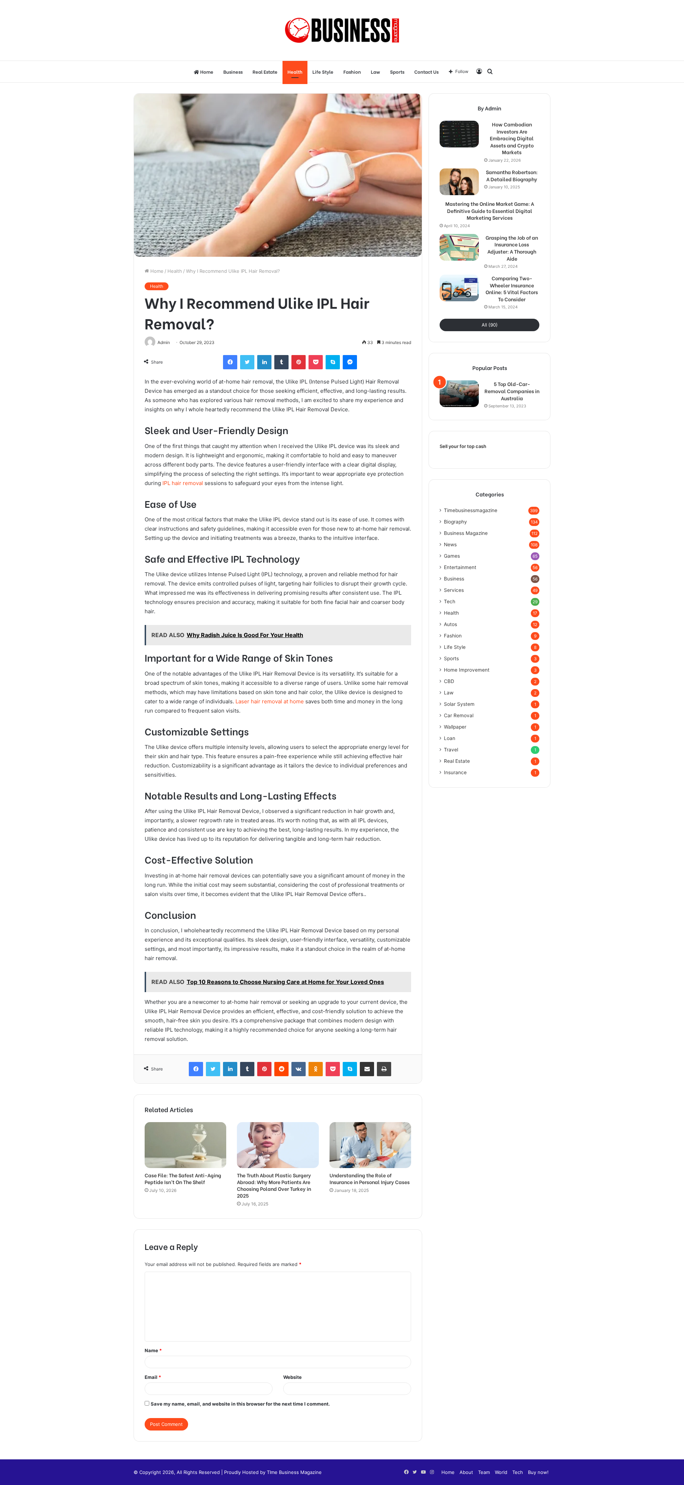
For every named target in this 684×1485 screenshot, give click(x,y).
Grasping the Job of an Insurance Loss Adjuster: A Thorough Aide (512, 248)
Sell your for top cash (463, 446)
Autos (450, 624)
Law (375, 71)
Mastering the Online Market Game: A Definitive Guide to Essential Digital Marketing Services (489, 210)
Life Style (322, 71)
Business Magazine (466, 533)
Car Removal (458, 715)
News (450, 544)
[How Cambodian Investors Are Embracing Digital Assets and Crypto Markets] (459, 134)
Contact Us (426, 71)
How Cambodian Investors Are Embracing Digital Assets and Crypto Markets (512, 138)
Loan (449, 738)
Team (484, 1472)
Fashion (352, 71)
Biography (455, 522)
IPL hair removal (182, 483)
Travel (451, 749)
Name (153, 1350)
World (501, 1472)
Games (452, 556)
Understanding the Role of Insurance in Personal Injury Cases (370, 1178)
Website (292, 1377)
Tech (449, 601)
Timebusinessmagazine (470, 510)
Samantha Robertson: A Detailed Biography (512, 175)
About (466, 1472)
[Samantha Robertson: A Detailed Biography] (459, 181)
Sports (397, 71)
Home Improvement (466, 670)
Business (233, 71)
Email (153, 1377)
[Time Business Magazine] (342, 30)
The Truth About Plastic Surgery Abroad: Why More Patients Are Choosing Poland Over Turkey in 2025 (274, 1185)
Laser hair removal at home (269, 701)
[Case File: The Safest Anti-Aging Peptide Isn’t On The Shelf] (185, 1145)
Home (206, 71)
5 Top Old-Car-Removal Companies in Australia (511, 390)
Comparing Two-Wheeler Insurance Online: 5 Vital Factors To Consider (512, 288)
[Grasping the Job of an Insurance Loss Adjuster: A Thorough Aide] (459, 247)
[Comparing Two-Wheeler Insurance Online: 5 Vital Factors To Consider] (459, 288)
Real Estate (265, 71)
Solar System (459, 704)
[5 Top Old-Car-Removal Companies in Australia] (459, 393)
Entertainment (460, 567)
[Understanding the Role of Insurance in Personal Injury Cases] (370, 1145)
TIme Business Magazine (294, 1472)
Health (294, 71)
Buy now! (538, 1472)
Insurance (455, 772)
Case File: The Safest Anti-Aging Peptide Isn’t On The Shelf (183, 1178)
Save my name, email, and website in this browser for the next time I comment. (240, 1404)
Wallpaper (455, 727)
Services (454, 590)
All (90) (490, 325)
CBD (449, 681)
